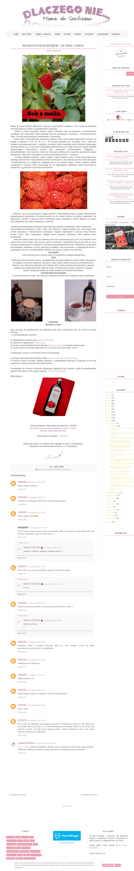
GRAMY (57, 34)
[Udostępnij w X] (59, 467)
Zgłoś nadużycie (97, 853)
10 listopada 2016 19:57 (36, 482)
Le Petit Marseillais (29, 858)
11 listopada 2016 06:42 (36, 512)
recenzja (18, 837)
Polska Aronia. (40, 343)
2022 (109, 403)
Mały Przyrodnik (35, 851)
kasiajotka (22, 720)
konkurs (26, 840)
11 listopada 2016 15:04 (36, 642)
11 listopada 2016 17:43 (36, 660)
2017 (109, 418)
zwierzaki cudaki (11, 855)
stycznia (112, 518)
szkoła (35, 844)
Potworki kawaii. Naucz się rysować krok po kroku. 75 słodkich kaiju (121, 195)
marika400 (22, 659)
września (113, 495)
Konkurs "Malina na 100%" (119, 474)
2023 (109, 401)
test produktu (25, 851)
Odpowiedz (22, 489)
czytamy (20, 840)
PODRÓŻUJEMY (102, 34)
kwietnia (113, 510)
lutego (112, 515)
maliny (41, 469)
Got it (117, 865)
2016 (109, 421)
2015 (109, 522)
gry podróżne (11, 858)
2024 (109, 398)
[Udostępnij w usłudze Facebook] (61, 467)
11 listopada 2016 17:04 (52, 584)
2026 (109, 395)
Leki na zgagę (23, 747)
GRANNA (20, 855)
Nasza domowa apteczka (58, 469)
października (114, 493)
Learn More (108, 865)
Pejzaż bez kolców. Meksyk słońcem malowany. (120, 467)
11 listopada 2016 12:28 (36, 567)
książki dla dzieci (11, 840)
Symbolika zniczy (116, 489)
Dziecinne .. (64, 436)
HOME (16, 34)
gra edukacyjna (11, 844)
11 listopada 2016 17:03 (52, 548)
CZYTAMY (67, 34)
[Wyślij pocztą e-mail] (55, 467)
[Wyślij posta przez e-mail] (50, 466)
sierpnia (112, 498)
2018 (109, 415)
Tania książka (10, 837)
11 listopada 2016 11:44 (38, 528)
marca (112, 513)
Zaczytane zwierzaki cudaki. (120, 471)
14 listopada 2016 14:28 (36, 705)
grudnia (112, 423)
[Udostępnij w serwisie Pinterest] (63, 467)
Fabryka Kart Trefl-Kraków (24, 844)
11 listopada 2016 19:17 (36, 675)
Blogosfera (19, 858)
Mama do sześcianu (46, 340)
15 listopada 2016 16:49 (36, 720)
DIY (24, 855)
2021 (109, 406)
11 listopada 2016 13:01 (36, 603)
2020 (109, 409)
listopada (113, 426)
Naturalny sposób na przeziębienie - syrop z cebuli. (53, 428)
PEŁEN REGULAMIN (57, 371)
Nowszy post (18, 795)
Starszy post (88, 795)
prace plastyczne (36, 855)
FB (64, 446)
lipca (111, 501)
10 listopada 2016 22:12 (36, 497)
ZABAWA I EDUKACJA (43, 34)
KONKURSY (116, 34)
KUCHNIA (78, 34)
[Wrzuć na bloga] (57, 467)
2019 (109, 412)
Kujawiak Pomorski (26, 743)
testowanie (10, 848)
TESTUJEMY (89, 34)
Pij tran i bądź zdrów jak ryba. (53, 431)
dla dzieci (25, 837)
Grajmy (31, 837)
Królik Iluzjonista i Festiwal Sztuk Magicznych (120, 450)
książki (32, 840)
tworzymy (18, 848)
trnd (28, 855)
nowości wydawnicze (13, 851)
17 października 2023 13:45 (45, 743)
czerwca (112, 504)
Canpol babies (26, 848)
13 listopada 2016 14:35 (36, 690)
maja (111, 507)
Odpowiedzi (23, 543)
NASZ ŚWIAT (27, 34)
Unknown (22, 481)
